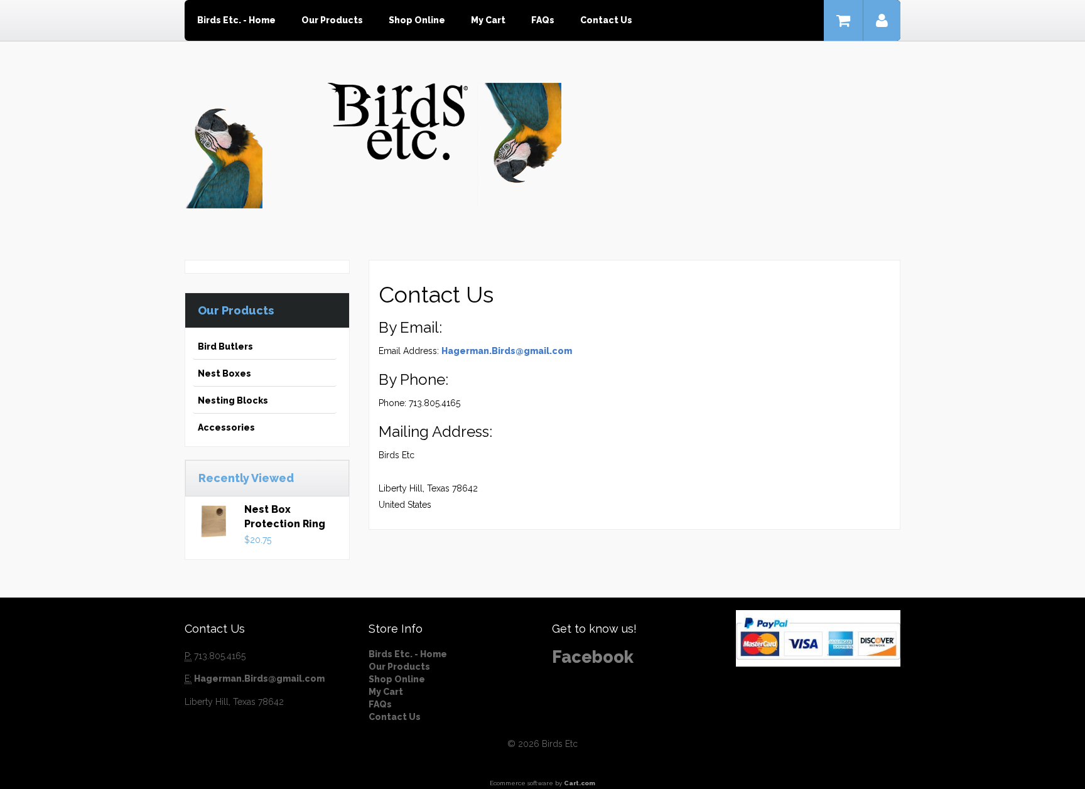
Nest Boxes (224, 373)
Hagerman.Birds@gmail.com (506, 351)
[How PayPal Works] (818, 638)
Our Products (332, 20)
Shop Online (417, 20)
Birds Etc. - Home (236, 20)
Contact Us (606, 20)
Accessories (226, 427)
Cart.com (579, 783)
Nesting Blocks (233, 400)
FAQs (542, 20)
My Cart (488, 20)
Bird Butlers (225, 346)
